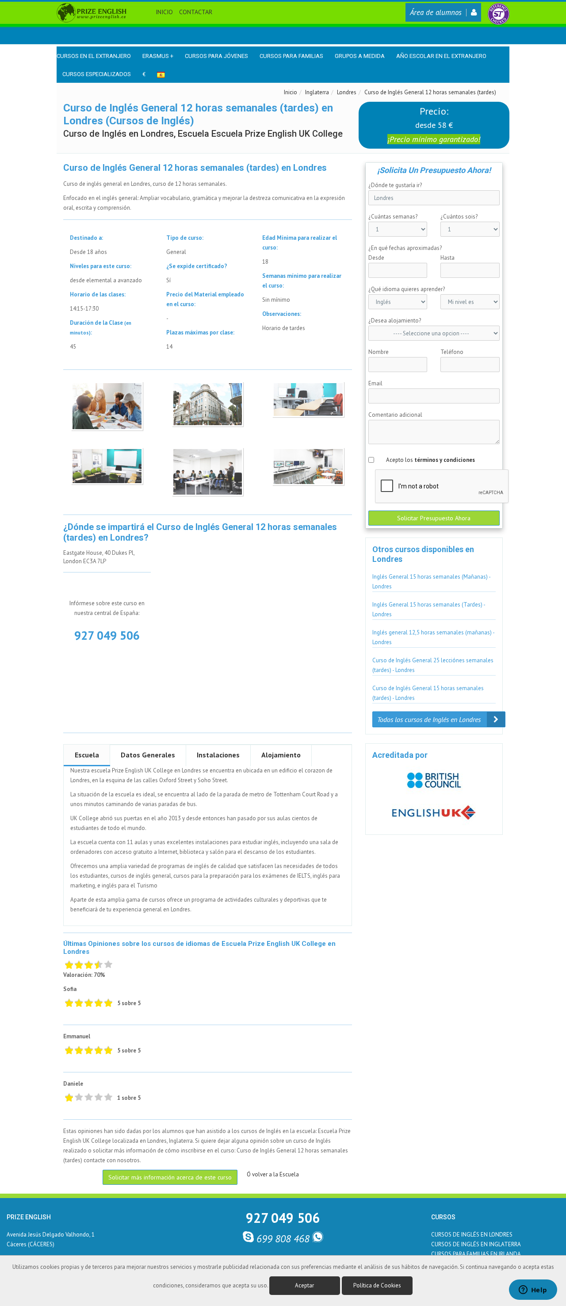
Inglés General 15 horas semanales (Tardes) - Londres (429, 609)
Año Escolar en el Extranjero (441, 56)
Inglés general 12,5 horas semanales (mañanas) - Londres (433, 637)
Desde (376, 257)
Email (375, 383)
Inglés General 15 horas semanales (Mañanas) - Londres (431, 581)
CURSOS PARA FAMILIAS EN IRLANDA (476, 1254)
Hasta (447, 257)
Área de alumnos (436, 12)
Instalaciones (218, 754)
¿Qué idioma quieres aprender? (406, 289)
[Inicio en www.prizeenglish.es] (91, 12)
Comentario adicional (395, 415)
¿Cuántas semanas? (392, 216)
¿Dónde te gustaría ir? (395, 185)
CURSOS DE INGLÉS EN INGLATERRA (476, 1244)
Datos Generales (148, 754)
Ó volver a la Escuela (273, 1174)
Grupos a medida (360, 56)
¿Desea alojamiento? (394, 320)
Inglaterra (317, 92)
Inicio (164, 12)
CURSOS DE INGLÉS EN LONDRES (471, 1234)
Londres (346, 92)
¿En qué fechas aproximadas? (405, 248)
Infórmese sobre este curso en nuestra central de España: (107, 608)
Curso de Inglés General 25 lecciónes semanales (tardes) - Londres (432, 665)
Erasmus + (157, 56)
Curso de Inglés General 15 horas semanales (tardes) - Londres (428, 693)
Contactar (195, 12)
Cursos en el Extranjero (94, 56)
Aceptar (304, 1285)
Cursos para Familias (291, 56)
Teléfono (451, 352)
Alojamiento (281, 754)
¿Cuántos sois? (459, 216)
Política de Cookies (377, 1285)
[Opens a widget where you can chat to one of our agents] (533, 1290)
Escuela (87, 754)
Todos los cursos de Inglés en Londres (429, 719)
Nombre (378, 352)
